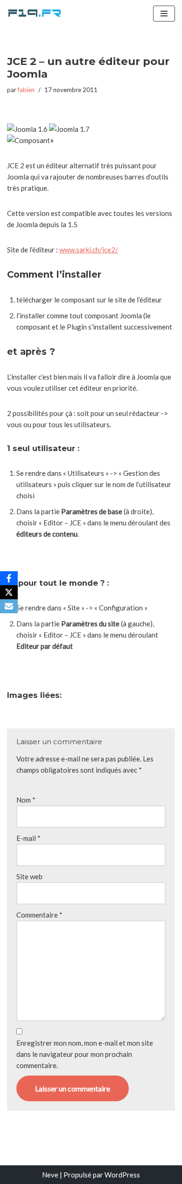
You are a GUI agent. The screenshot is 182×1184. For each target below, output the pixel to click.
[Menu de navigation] (164, 14)
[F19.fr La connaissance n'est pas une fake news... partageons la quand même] (35, 14)
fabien (26, 89)
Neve (50, 1174)
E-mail (28, 838)
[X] (9, 592)
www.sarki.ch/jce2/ (88, 249)
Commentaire (39, 915)
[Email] (9, 606)
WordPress (122, 1174)
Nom (25, 800)
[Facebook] (9, 578)
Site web (29, 876)
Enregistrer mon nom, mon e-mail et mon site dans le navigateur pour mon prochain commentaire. (84, 1054)
